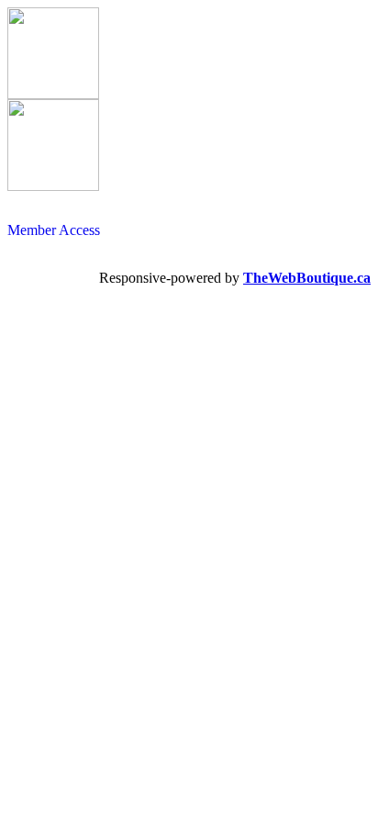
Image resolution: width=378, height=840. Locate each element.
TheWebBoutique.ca (307, 278)
